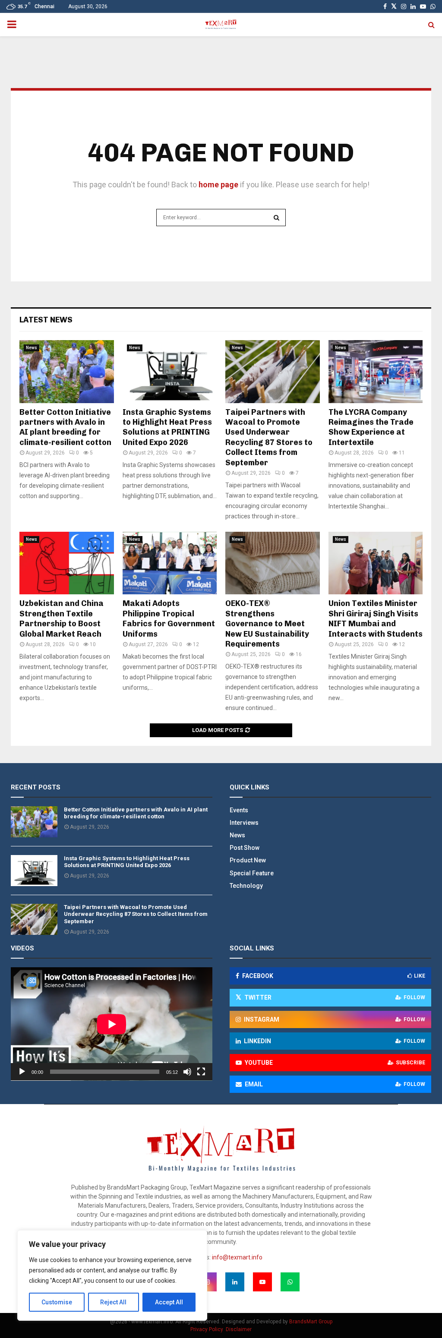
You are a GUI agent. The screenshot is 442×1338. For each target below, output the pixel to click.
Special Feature (252, 873)
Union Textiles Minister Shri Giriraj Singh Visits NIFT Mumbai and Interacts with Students (375, 618)
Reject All (113, 1302)
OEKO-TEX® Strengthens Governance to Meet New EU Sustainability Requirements (267, 624)
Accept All (169, 1302)
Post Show (244, 847)
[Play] (22, 1071)
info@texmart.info (237, 1257)
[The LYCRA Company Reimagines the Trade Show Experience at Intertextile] (375, 371)
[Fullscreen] (201, 1071)
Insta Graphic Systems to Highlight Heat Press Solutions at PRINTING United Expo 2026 (167, 427)
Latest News (46, 320)
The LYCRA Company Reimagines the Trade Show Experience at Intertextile (371, 427)
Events (239, 810)
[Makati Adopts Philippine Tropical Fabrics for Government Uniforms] (170, 563)
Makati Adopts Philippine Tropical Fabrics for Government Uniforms (169, 618)
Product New (248, 860)
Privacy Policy (206, 1329)
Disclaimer (239, 1329)
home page (218, 184)
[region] (112, 1275)
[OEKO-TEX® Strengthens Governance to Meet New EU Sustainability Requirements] (272, 563)
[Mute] (187, 1071)
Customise (56, 1302)
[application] (111, 1024)
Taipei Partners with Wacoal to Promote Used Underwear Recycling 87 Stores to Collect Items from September (269, 437)
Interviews (244, 822)
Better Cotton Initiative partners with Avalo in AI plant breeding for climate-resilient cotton (65, 427)
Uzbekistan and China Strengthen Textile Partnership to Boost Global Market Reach (61, 618)
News (31, 347)
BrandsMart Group (310, 1322)
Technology (246, 885)
